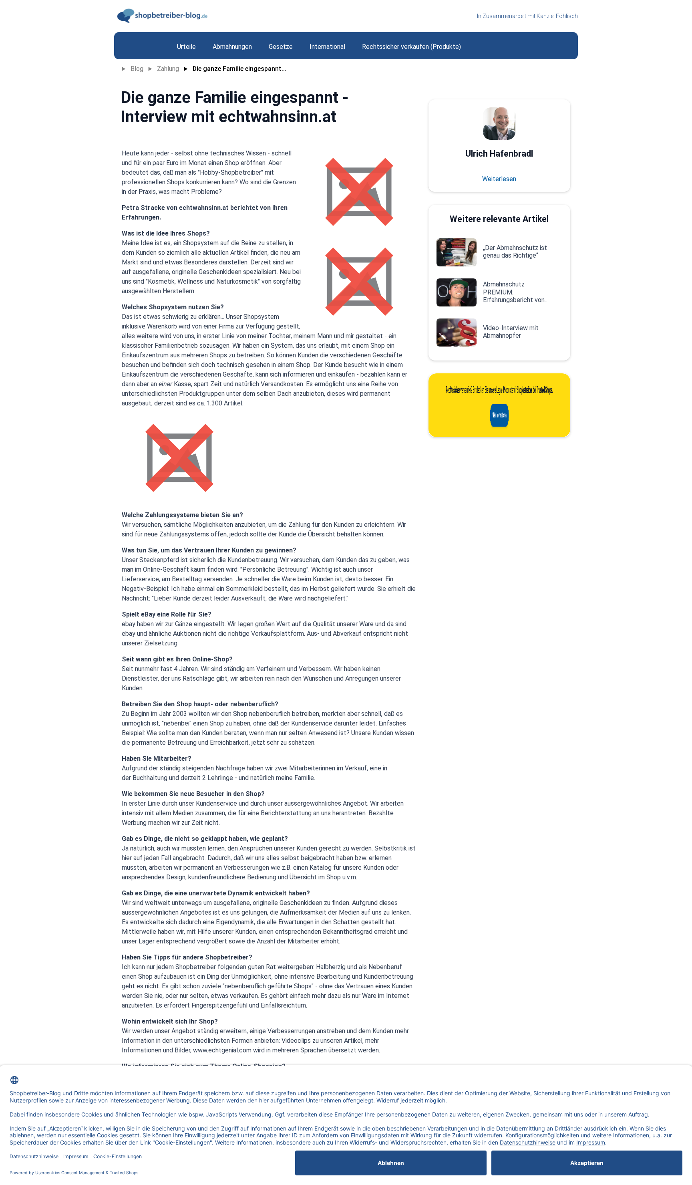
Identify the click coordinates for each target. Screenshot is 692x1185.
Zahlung (168, 69)
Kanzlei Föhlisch (557, 16)
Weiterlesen (499, 179)
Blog (137, 69)
